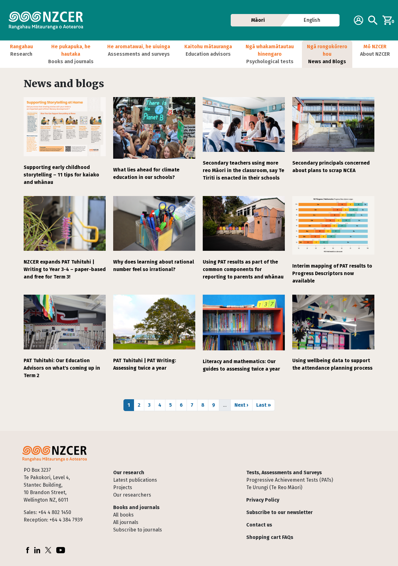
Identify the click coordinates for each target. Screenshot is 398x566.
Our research (128, 472)
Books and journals (136, 507)
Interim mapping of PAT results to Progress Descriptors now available (332, 273)
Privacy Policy (262, 500)
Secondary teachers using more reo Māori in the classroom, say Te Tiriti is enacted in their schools (243, 170)
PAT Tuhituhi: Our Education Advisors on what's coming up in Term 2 (62, 368)
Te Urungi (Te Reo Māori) (274, 487)
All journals (125, 522)
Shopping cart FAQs (269, 537)
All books (123, 515)
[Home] (48, 20)
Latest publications (135, 480)
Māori (258, 20)
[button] (21, 54)
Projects (122, 487)
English (311, 20)
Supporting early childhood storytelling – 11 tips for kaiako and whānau (61, 174)
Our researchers (132, 495)
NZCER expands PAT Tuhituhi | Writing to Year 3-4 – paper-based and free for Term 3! (65, 269)
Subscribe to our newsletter (279, 512)
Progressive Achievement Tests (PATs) (289, 480)
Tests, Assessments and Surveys (284, 472)
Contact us (259, 525)
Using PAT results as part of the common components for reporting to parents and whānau (243, 269)
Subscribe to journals (137, 530)
